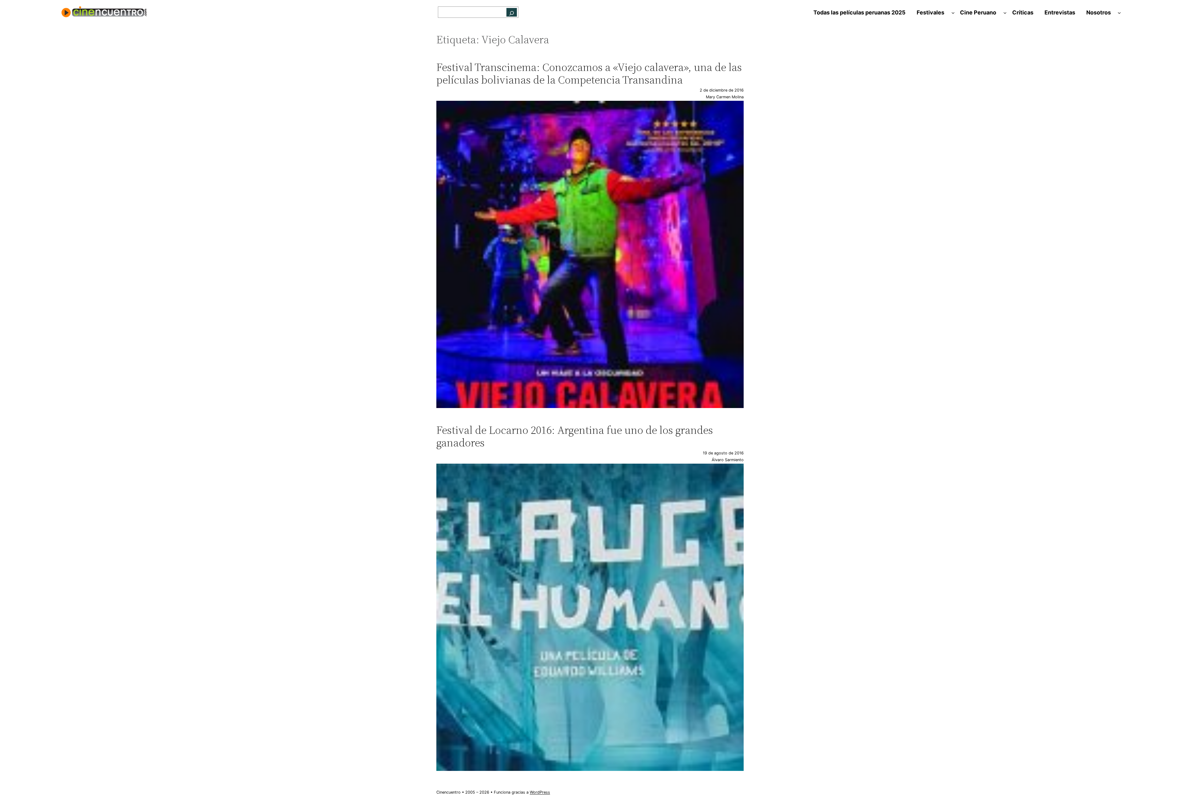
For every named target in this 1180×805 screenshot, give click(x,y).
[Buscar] (511, 12)
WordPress (540, 792)
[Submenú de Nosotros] (1119, 12)
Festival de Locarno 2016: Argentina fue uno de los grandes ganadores (574, 436)
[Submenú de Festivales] (953, 12)
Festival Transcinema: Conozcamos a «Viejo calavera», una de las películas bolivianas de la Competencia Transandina (589, 73)
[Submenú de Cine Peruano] (1005, 12)
